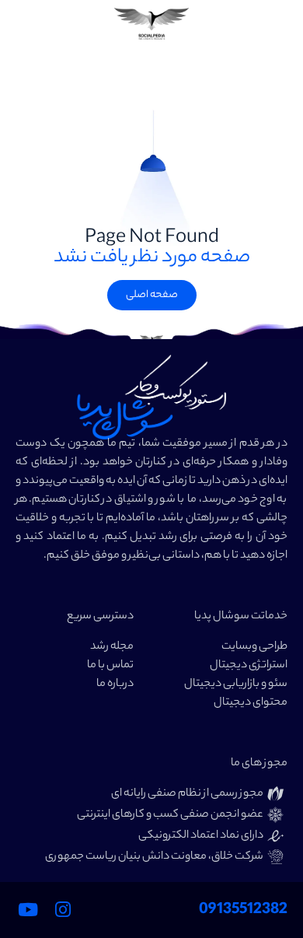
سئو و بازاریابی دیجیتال (235, 684)
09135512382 (243, 910)
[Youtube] (28, 910)
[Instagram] (62, 910)
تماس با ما (110, 665)
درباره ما (115, 684)
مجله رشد (112, 647)
